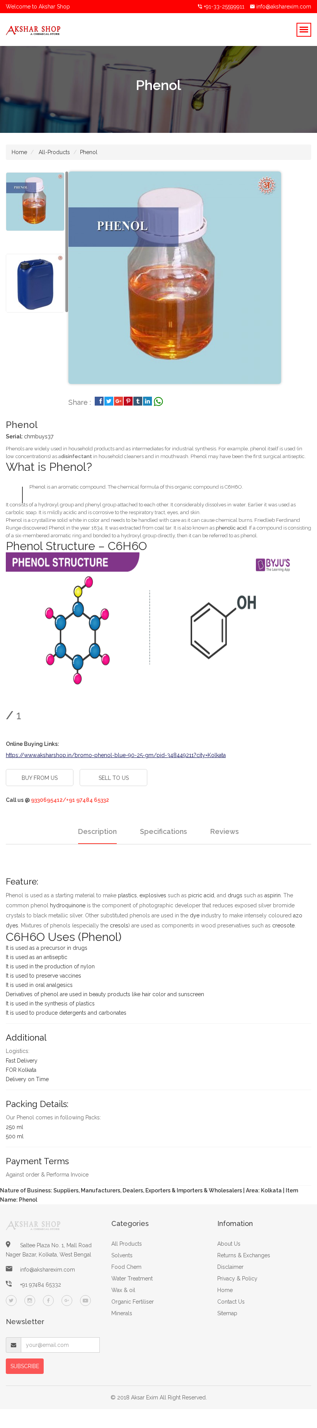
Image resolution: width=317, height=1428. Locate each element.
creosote (283, 925)
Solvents (122, 1255)
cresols (119, 925)
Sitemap (227, 1313)
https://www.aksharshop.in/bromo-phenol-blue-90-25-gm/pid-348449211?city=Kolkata (116, 755)
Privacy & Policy (237, 1278)
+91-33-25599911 (223, 6)
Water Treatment (132, 1278)
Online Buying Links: (32, 744)
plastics (127, 895)
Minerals (121, 1313)
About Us (228, 1244)
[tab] (35, 201)
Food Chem (126, 1267)
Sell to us (114, 778)
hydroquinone (67, 905)
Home (19, 152)
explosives (153, 895)
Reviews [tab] (224, 831)
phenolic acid (231, 528)
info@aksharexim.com (283, 6)
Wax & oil (123, 1290)
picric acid (201, 895)
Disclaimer (230, 1267)
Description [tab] (97, 831)
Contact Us (231, 1302)
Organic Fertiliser (132, 1302)
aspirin (272, 895)
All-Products (53, 152)
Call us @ (57, 800)
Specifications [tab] (163, 831)
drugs (235, 895)
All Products (126, 1244)
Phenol (88, 152)
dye (194, 915)
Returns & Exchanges (243, 1255)
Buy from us (40, 778)
